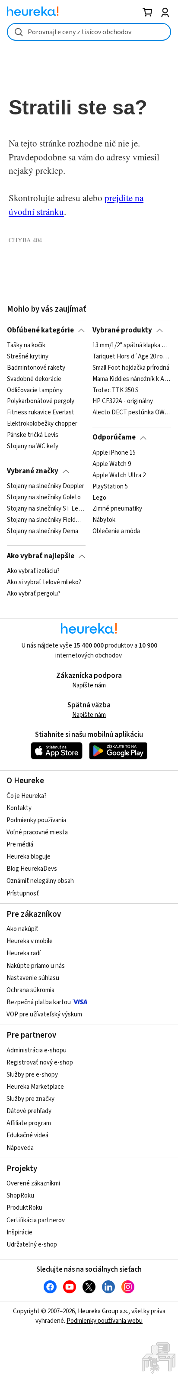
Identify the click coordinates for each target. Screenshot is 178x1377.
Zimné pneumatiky (117, 509)
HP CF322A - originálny (122, 401)
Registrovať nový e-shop (39, 1062)
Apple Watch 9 (111, 464)
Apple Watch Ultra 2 (119, 475)
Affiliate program (28, 1123)
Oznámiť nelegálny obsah (40, 880)
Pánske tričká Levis (32, 435)
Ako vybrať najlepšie (40, 556)
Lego (99, 497)
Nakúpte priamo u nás (35, 965)
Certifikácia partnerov (35, 1220)
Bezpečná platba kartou (38, 1002)
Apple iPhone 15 (114, 453)
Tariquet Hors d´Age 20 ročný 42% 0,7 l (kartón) (131, 356)
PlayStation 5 (110, 486)
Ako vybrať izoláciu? (33, 571)
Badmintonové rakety (36, 368)
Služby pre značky (30, 1099)
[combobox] (89, 32)
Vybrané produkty (122, 330)
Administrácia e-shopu (36, 1050)
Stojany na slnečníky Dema (42, 531)
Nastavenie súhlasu (32, 978)
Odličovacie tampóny (35, 390)
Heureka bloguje (28, 856)
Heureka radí (23, 953)
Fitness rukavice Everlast (40, 413)
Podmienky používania (36, 820)
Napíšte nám (89, 685)
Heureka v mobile (29, 941)
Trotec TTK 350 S (115, 390)
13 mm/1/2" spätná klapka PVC (131, 345)
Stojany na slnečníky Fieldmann (46, 520)
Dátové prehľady (28, 1111)
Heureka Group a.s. (103, 1311)
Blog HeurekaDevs (31, 868)
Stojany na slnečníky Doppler (45, 486)
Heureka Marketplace (35, 1086)
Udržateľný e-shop (31, 1244)
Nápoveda (20, 1147)
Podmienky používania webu (105, 1320)
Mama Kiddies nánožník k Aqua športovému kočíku (131, 379)
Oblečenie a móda (116, 531)
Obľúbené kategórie (40, 330)
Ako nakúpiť (22, 929)
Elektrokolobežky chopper (42, 424)
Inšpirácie (19, 1232)
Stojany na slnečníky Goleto (44, 497)
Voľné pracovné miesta (37, 832)
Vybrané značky (32, 471)
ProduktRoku (24, 1207)
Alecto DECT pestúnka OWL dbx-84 (131, 413)
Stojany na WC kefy (32, 446)
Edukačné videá (27, 1135)
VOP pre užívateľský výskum (44, 1014)
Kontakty (19, 808)
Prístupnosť (22, 893)
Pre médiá (19, 844)
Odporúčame (114, 437)
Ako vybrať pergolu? (33, 593)
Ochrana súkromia (30, 990)
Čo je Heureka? (26, 796)
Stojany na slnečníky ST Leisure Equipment (46, 509)
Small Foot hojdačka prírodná (130, 368)
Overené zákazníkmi (33, 1183)
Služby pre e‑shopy (32, 1074)
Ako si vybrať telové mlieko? (44, 582)
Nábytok (103, 520)
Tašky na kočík (26, 345)
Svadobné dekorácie (34, 379)
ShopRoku (20, 1195)
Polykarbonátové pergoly (40, 401)
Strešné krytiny (27, 356)
